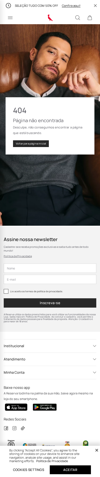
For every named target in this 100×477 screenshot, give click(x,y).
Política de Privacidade (18, 256)
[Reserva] (50, 17)
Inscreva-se (50, 302)
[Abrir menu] (10, 17)
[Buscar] (77, 17)
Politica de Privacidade (52, 461)
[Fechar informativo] (95, 5)
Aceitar (70, 469)
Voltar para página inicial (31, 143)
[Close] (96, 450)
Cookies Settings (28, 469)
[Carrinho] (89, 17)
